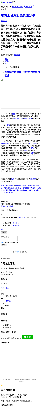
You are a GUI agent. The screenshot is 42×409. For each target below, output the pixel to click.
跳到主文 (4, 21)
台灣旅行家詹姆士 (7, 206)
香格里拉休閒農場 (29, 188)
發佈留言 (4, 245)
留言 (25, 217)
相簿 (6, 59)
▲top (2, 229)
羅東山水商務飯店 (7, 185)
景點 (32, 148)
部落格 (7, 61)
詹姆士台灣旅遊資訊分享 (18, 15)
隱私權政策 (35, 379)
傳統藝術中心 (18, 118)
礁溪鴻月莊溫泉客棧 (20, 190)
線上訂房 (33, 179)
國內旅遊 (16, 223)
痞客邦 (21, 217)
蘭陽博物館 (28, 118)
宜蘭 (13, 114)
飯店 (12, 179)
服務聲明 (21, 381)
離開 (11, 405)
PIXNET (9, 379)
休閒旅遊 (17, 55)
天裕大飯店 (22, 185)
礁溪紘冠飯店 (8, 193)
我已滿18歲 (5, 405)
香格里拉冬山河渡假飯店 (12, 188)
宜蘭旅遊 (16, 225)
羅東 (16, 185)
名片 (6, 63)
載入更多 (4, 233)
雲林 (25, 150)
